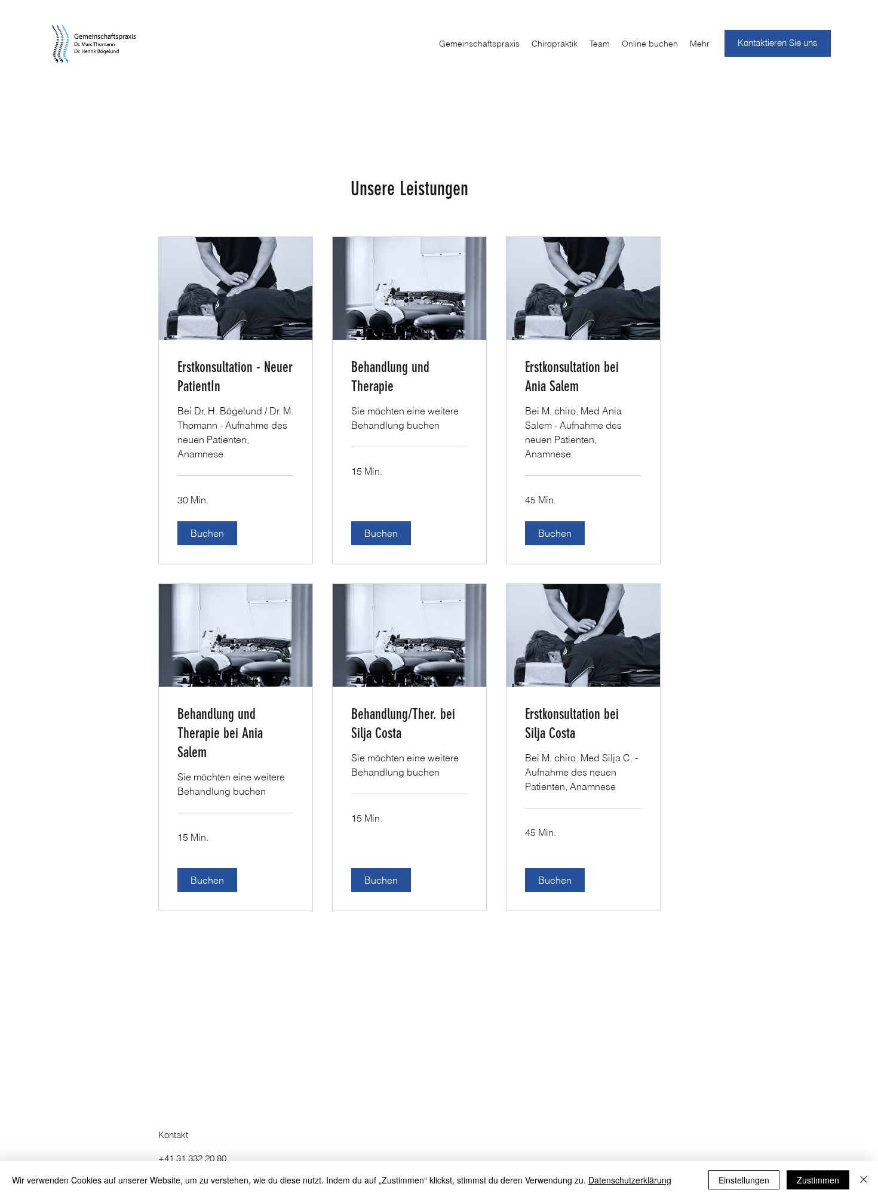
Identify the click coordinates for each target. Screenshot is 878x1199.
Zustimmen (818, 1180)
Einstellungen (744, 1180)
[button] (207, 533)
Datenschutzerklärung (629, 1180)
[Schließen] (863, 1179)
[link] (235, 377)
